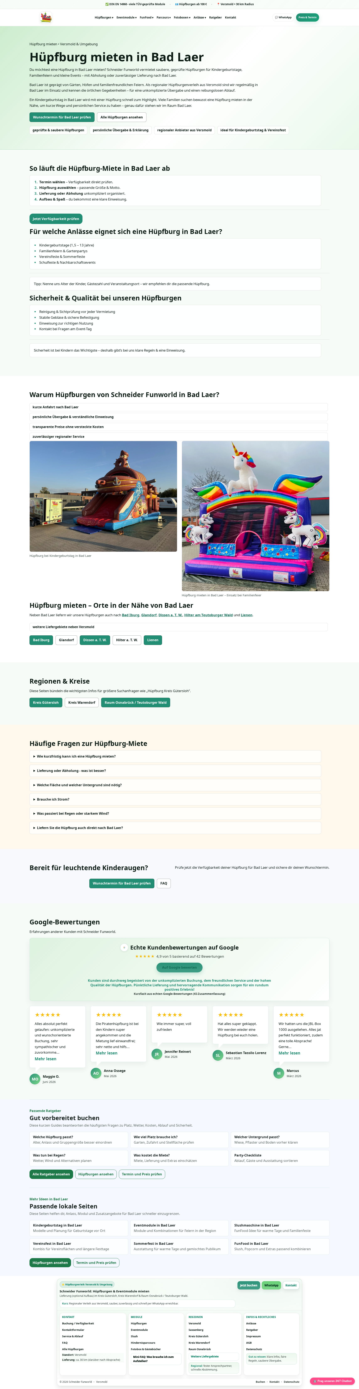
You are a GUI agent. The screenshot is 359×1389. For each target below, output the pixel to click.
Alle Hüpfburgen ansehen (122, 117)
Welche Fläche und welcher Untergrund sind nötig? (79, 785)
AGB (249, 1343)
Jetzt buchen (248, 1285)
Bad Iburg (130, 615)
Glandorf (149, 615)
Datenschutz (254, 1349)
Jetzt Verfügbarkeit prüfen (56, 218)
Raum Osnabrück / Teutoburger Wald (136, 702)
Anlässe (251, 1323)
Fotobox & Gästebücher (146, 1349)
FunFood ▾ (147, 17)
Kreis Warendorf (81, 702)
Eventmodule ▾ (127, 17)
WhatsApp (271, 1285)
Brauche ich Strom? (53, 799)
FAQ (163, 883)
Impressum (253, 1336)
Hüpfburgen (139, 1323)
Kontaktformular (73, 1330)
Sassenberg (196, 1330)
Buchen (260, 1382)
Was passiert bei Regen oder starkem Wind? (73, 813)
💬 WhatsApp (283, 17)
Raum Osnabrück (200, 1349)
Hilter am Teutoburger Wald (208, 615)
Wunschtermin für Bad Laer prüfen (62, 117)
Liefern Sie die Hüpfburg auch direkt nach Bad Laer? (80, 828)
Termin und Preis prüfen (142, 1174)
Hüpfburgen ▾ (104, 17)
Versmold (195, 1323)
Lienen (246, 615)
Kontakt (230, 17)
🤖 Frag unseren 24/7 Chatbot (332, 1381)
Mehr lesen (45, 1059)
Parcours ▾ (164, 17)
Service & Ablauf (72, 1336)
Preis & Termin (308, 17)
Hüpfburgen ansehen (96, 1174)
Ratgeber (215, 17)
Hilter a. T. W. (127, 640)
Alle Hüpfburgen (73, 1349)
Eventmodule (139, 1330)
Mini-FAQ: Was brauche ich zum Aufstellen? (153, 1359)
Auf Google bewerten (179, 967)
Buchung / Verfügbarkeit (78, 1323)
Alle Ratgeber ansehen (51, 1174)
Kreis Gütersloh (46, 702)
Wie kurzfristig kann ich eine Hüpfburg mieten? (76, 756)
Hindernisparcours (143, 1343)
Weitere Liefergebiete (205, 1356)
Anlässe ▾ (200, 17)
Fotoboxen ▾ (182, 17)
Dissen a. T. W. (170, 615)
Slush (134, 1336)
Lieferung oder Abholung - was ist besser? (71, 770)
